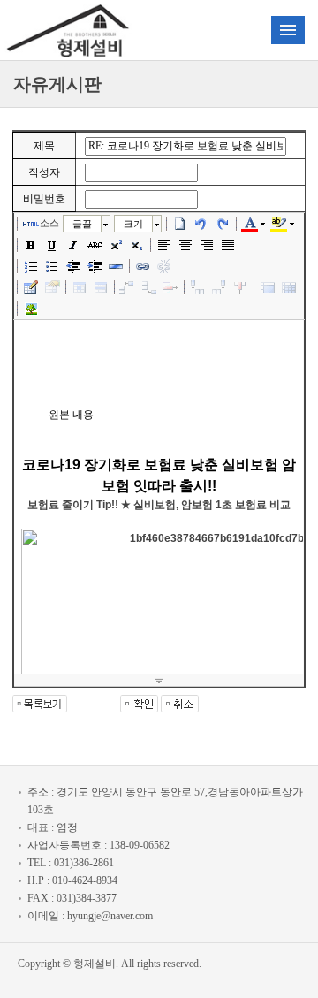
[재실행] (222, 223)
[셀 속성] (79, 287)
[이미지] (31, 308)
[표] (31, 287)
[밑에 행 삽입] (149, 287)
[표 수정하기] (52, 287)
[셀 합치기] (267, 287)
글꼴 (82, 223)
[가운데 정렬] (185, 245)
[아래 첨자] (137, 245)
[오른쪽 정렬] (207, 245)
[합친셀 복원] (289, 287)
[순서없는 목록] (52, 266)
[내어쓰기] (73, 266)
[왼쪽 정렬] (164, 245)
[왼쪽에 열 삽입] (198, 287)
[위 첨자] (116, 245)
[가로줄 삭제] (170, 287)
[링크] (143, 266)
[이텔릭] (73, 245)
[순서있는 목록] (31, 266)
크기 (133, 223)
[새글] (180, 223)
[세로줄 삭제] (240, 287)
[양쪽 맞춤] (228, 245)
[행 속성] (101, 287)
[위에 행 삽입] (128, 287)
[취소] (201, 223)
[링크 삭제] (164, 266)
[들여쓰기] (94, 266)
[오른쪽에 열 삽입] (219, 287)
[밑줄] (52, 245)
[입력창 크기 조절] (158, 680)
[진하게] (31, 245)
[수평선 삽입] (116, 266)
